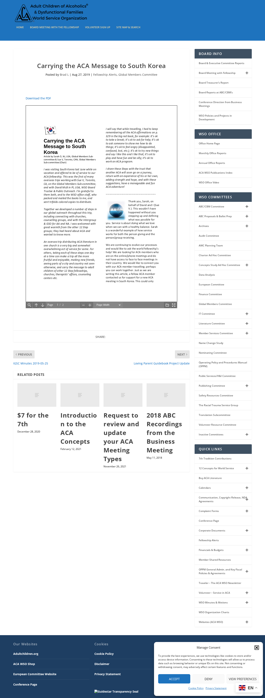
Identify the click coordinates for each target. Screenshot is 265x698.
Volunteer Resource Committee (217, 424)
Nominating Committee (213, 352)
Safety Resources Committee (216, 395)
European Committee (211, 284)
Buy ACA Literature (210, 478)
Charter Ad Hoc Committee (215, 255)
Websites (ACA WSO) (211, 622)
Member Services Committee (216, 333)
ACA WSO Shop (24, 664)
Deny (208, 679)
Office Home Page (209, 143)
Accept (174, 679)
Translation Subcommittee (214, 415)
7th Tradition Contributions (215, 458)
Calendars (205, 488)
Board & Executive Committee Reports (221, 63)
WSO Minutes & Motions (213, 602)
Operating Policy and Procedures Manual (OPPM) (223, 364)
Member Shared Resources (215, 560)
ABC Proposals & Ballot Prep (215, 216)
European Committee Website (34, 674)
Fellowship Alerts (105, 75)
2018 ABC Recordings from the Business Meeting (164, 432)
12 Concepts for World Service (216, 468)
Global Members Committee (137, 75)
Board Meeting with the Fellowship (54, 27)
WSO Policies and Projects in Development (215, 117)
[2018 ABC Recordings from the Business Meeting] (166, 395)
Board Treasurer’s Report (214, 82)
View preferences (243, 679)
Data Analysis (207, 275)
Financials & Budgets (211, 550)
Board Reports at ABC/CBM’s (216, 92)
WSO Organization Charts (214, 612)
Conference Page (209, 521)
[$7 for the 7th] (36, 395)
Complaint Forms (209, 511)
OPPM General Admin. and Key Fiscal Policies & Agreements (220, 571)
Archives (204, 226)
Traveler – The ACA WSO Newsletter (220, 583)
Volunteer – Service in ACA (214, 592)
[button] (257, 648)
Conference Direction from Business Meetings (220, 104)
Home (20, 27)
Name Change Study (211, 343)
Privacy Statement (216, 688)
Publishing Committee (212, 385)
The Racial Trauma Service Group (218, 405)
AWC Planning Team (211, 245)
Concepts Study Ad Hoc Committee (219, 265)
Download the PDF (38, 98)
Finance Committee (210, 294)
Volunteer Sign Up (97, 27)
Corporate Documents (212, 530)
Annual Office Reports (212, 163)
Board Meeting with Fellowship (217, 73)
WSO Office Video (209, 182)
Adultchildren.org (25, 654)
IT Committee (207, 314)
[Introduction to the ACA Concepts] (79, 395)
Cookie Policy (196, 688)
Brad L (64, 75)
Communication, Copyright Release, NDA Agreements (223, 499)
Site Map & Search (128, 27)
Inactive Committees (211, 434)
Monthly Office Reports (212, 153)
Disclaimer (101, 664)
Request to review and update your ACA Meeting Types (121, 437)
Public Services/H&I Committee (217, 376)
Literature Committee (212, 323)
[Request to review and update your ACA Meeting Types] (123, 395)
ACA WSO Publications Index (215, 172)
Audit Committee (209, 236)
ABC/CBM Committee (211, 206)
